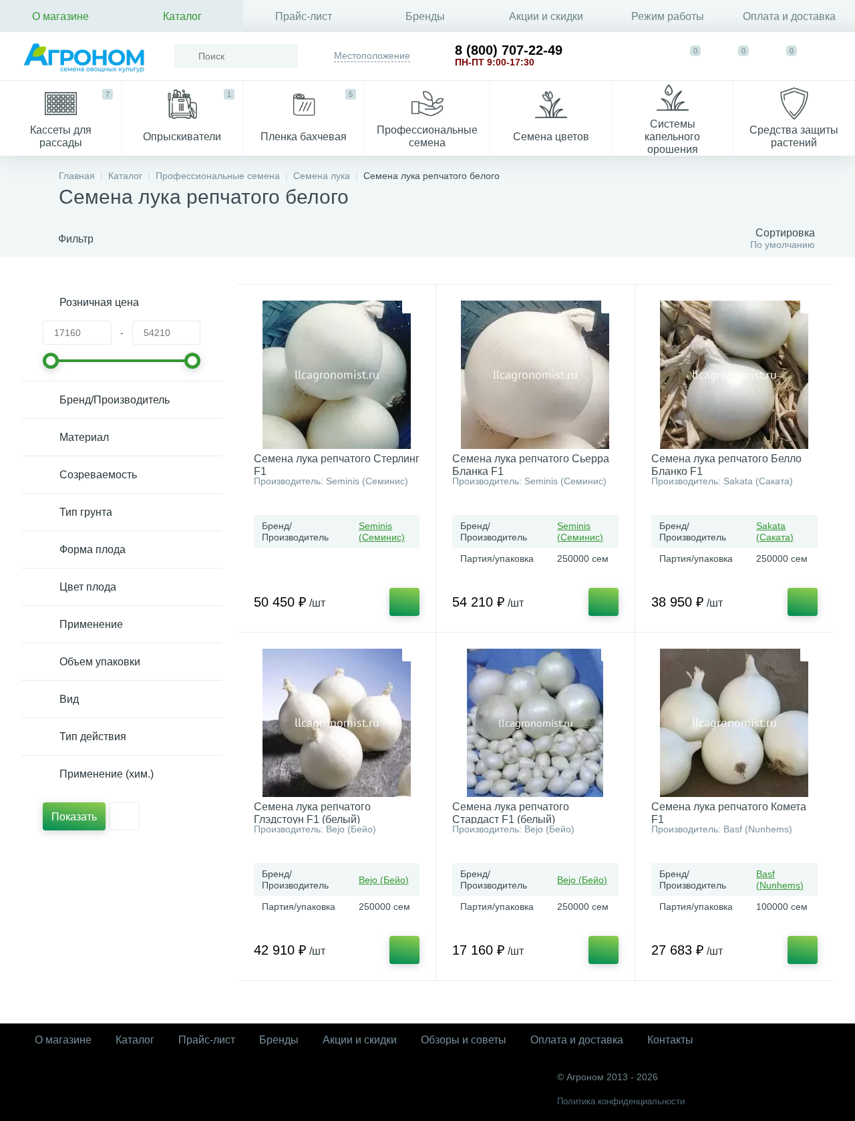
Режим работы (667, 16)
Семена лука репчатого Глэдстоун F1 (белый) (312, 813)
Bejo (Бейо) (384, 879)
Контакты (670, 1040)
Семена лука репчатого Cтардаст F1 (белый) (510, 813)
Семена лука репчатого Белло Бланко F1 (726, 465)
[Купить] (404, 602)
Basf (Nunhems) (780, 879)
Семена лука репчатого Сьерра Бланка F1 (530, 465)
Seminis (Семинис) (382, 531)
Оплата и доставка (789, 16)
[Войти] (832, 56)
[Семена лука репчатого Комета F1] (734, 723)
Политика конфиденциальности (621, 1101)
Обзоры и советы (463, 1040)
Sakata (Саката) (775, 531)
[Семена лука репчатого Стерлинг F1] (336, 375)
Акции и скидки (546, 16)
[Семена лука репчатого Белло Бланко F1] (734, 375)
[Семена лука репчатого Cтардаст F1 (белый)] (535, 723)
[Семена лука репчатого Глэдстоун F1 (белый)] (336, 723)
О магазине (60, 16)
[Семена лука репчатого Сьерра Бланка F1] (535, 375)
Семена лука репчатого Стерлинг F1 (336, 465)
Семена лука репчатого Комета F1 (728, 813)
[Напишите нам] (646, 56)
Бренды (425, 16)
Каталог (182, 16)
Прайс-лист (303, 16)
